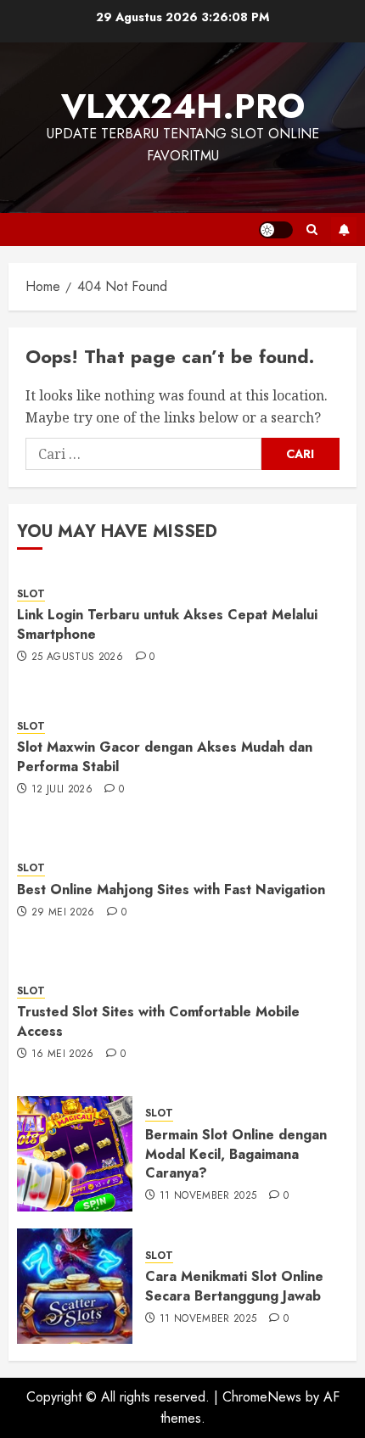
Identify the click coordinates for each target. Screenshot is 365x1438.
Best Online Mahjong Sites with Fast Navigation (171, 889)
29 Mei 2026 (63, 913)
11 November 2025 (208, 1196)
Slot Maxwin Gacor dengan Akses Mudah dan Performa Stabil (164, 756)
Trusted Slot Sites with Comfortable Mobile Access (158, 1021)
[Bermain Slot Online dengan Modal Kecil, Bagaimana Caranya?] (74, 1153)
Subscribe (344, 230)
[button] (312, 229)
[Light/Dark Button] (276, 229)
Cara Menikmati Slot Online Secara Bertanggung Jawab (234, 1286)
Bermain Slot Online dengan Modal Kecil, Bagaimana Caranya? (236, 1154)
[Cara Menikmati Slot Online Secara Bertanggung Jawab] (74, 1286)
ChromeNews (261, 1397)
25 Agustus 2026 (77, 657)
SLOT (31, 594)
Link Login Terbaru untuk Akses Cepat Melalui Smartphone (167, 624)
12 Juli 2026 (62, 790)
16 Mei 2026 (62, 1054)
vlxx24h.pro (183, 106)
